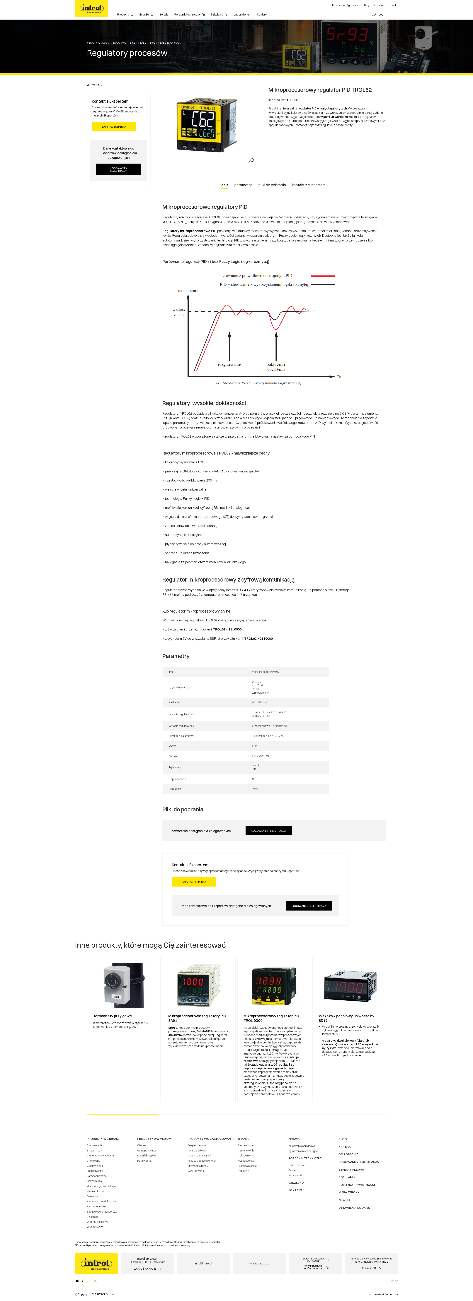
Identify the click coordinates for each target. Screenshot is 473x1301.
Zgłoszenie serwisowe (301, 1146)
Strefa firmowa (351, 1169)
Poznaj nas (339, 5)
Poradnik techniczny (187, 14)
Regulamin (347, 1177)
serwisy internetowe (385, 1294)
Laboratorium (242, 14)
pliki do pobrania (272, 185)
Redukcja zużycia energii (202, 1160)
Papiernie (243, 1171)
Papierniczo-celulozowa (101, 1201)
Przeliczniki (295, 1175)
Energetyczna (95, 1171)
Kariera (357, 5)
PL (396, 5)
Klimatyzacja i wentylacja (101, 1186)
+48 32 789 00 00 (259, 1263)
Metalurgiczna (95, 1191)
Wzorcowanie (196, 1171)
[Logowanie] (381, 14)
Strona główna (98, 43)
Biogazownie (94, 1145)
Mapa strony (349, 1192)
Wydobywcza (95, 1227)
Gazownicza (94, 1181)
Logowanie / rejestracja (118, 169)
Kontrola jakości (197, 1150)
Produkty (123, 14)
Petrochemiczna (96, 1206)
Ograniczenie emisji (199, 1155)
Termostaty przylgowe (112, 1016)
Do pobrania (379, 5)
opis (224, 185)
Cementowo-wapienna (100, 1155)
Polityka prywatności (357, 1185)
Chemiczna (93, 1160)
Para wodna (144, 1160)
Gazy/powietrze (146, 1150)
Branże (144, 14)
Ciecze (141, 1145)
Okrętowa (92, 1196)
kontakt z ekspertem (309, 185)
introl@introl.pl (203, 1263)
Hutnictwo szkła (247, 1166)
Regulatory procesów (165, 43)
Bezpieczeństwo (197, 1145)
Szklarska (92, 1216)
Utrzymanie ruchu (198, 1166)
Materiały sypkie (146, 1155)
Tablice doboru (297, 1165)
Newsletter (348, 1200)
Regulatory (138, 43)
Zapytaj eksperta (114, 126)
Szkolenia (217, 14)
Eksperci (293, 1170)
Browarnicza (94, 1150)
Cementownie (246, 1150)
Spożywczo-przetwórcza (102, 1211)
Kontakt (262, 14)
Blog (367, 5)
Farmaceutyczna (97, 1176)
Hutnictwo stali (246, 1160)
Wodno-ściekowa (97, 1221)
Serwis (163, 14)
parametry (243, 185)
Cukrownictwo (246, 1155)
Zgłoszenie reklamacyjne (303, 1151)
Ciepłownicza (95, 1166)
